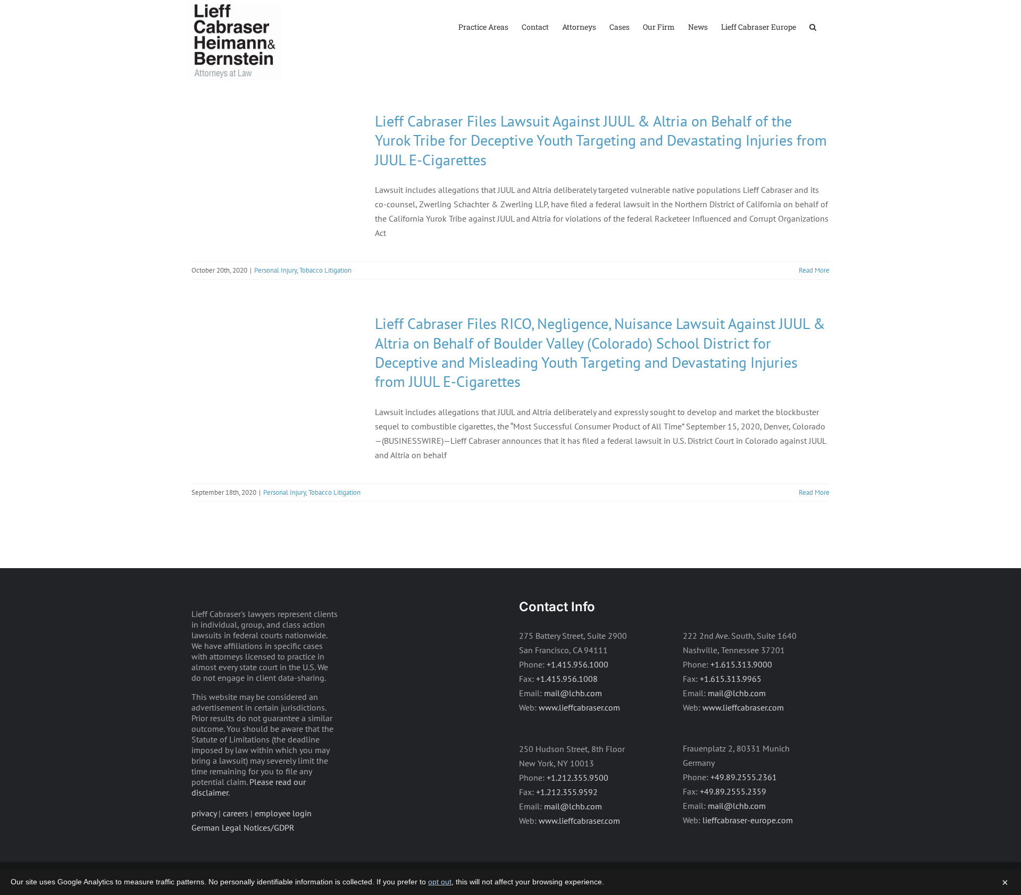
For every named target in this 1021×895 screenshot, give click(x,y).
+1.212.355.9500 (577, 777)
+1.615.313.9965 (730, 678)
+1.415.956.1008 (567, 678)
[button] (812, 26)
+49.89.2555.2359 (733, 791)
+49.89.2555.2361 (743, 777)
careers (235, 813)
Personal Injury (275, 270)
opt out (439, 881)
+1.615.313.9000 (741, 664)
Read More (814, 270)
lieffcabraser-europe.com (747, 820)
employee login (283, 813)
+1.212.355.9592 (567, 792)
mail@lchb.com (573, 693)
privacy (203, 813)
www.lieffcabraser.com (579, 707)
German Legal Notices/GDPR (243, 827)
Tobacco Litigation (325, 270)
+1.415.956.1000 (577, 664)
